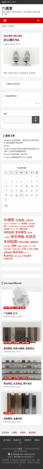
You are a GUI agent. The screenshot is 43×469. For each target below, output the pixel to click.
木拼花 (30, 237)
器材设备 (23, 229)
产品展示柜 (13, 224)
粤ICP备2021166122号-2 (23, 457)
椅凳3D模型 (17, 36)
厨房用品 (7, 229)
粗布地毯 (18, 252)
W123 (18, 44)
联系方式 (17, 440)
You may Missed (12, 283)
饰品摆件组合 (11, 96)
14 (27, 186)
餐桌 (15, 256)
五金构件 (29, 220)
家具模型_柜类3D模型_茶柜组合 (19, 348)
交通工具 (6, 224)
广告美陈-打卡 (10, 313)
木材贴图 (10, 242)
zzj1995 (20, 317)
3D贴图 (19, 220)
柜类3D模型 (24, 242)
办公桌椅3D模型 (12, 226)
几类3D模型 (31, 224)
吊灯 (17, 229)
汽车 (30, 246)
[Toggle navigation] (5, 20)
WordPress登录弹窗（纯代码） (16, 154)
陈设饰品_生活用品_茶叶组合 (18, 383)
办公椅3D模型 (23, 73)
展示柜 (30, 233)
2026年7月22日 (9, 317)
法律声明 (27, 440)
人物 (19, 224)
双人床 (13, 229)
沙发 (34, 246)
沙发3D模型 (7, 249)
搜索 (5, 114)
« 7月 (6, 206)
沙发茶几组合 (16, 249)
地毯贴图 (9, 232)
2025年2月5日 (9, 44)
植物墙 (19, 246)
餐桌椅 (20, 256)
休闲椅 (24, 223)
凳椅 (15, 73)
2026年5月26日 (9, 352)
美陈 (23, 308)
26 (16, 195)
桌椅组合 (34, 242)
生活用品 (30, 249)
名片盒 (6, 146)
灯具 (24, 249)
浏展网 (22, 433)
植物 (14, 245)
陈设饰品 (8, 255)
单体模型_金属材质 (13, 418)
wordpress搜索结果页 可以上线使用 (18, 157)
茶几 (25, 252)
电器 (36, 249)
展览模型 (32, 433)
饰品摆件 (27, 256)
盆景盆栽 (8, 252)
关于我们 (7, 440)
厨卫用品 (31, 226)
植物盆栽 (25, 246)
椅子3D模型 (7, 246)
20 (21, 191)
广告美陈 (6, 237)
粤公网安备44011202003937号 (23, 454)
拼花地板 (17, 237)
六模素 (7, 8)
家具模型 (32, 73)
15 (32, 186)
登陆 (9, 84)
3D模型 (10, 73)
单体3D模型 (8, 36)
